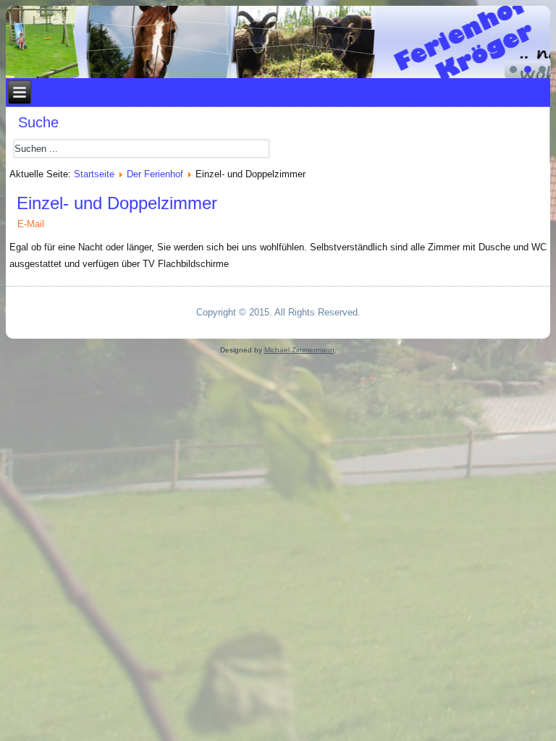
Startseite (94, 174)
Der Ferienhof (155, 174)
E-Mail (30, 224)
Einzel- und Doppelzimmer (117, 203)
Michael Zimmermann (299, 350)
